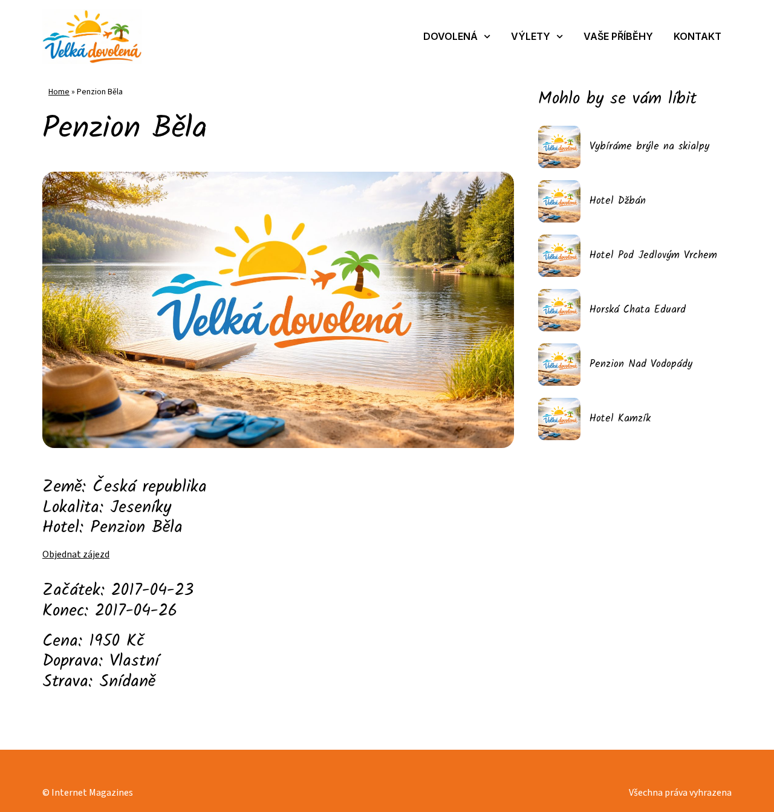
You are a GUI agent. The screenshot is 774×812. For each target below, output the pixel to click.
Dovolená (450, 36)
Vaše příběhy (618, 36)
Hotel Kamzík (620, 419)
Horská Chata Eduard (638, 310)
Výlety (530, 36)
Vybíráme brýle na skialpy (649, 146)
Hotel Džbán (618, 201)
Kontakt (697, 36)
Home (59, 91)
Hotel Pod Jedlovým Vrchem (653, 255)
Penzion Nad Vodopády (641, 364)
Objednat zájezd (75, 554)
